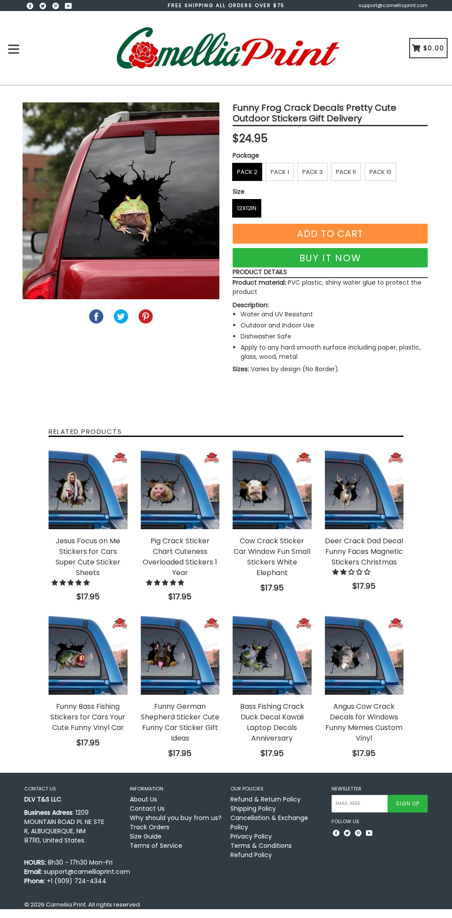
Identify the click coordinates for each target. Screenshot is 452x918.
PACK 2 (247, 172)
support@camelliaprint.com (393, 5)
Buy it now (330, 258)
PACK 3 (312, 172)
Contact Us (147, 808)
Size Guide (146, 836)
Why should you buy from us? (176, 817)
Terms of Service (156, 845)
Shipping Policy (253, 808)
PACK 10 (380, 172)
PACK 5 (346, 172)
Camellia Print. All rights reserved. (93, 904)
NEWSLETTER (346, 789)
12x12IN (246, 208)
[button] (71, 582)
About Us (143, 799)
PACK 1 (280, 172)
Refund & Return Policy (265, 799)
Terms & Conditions (261, 845)
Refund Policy (251, 854)
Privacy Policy (251, 836)
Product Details (260, 271)
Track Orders (150, 827)
